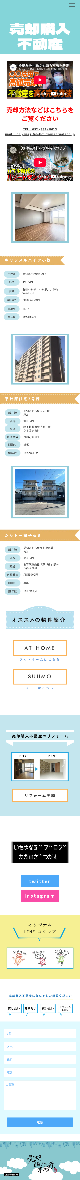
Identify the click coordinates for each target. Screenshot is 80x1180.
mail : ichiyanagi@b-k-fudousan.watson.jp (40, 134)
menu (72, 5)
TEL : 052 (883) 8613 (40, 129)
